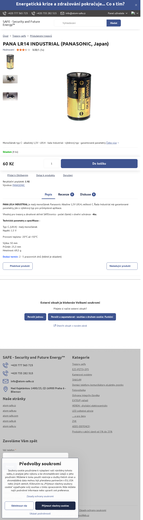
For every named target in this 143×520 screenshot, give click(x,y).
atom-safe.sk (9, 421)
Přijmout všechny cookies (55, 505)
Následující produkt (120, 265)
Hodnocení (8, 49)
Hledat (113, 23)
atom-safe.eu (9, 410)
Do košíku (99, 163)
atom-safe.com (10, 415)
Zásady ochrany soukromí (92, 510)
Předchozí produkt (20, 265)
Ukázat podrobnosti (40, 513)
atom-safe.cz (9, 405)
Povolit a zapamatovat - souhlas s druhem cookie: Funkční (82, 316)
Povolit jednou (35, 316)
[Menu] (136, 23)
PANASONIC (19, 185)
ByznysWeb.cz (82, 515)
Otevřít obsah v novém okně (71, 325)
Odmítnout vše (19, 505)
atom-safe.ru (9, 426)
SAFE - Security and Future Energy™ (21, 23)
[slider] (23, 49)
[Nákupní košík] (128, 23)
